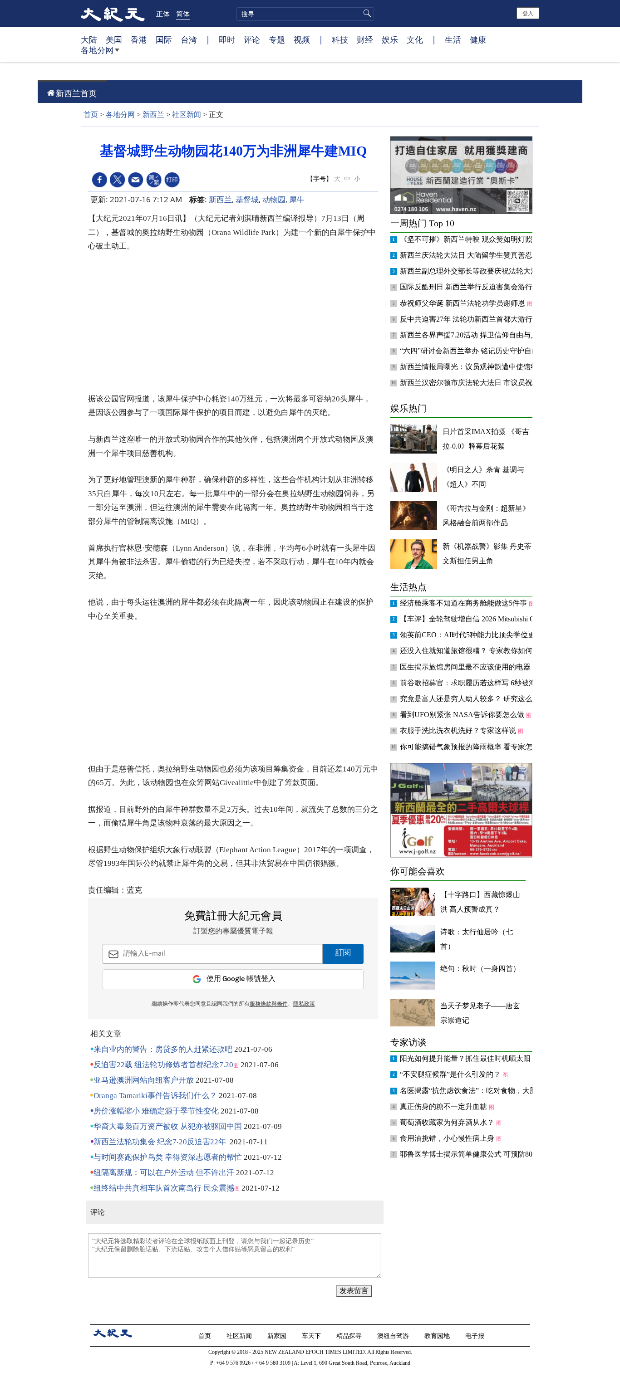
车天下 (312, 1335)
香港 (139, 39)
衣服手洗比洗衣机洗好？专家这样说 (459, 730)
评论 (252, 39)
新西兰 (153, 114)
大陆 (89, 39)
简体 (183, 13)
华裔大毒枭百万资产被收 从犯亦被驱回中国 (167, 1126)
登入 (527, 13)
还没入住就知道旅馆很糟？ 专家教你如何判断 (474, 650)
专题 (277, 39)
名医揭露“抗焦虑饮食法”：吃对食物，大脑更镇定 (480, 1090)
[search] (305, 14)
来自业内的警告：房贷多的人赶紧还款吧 (162, 1049)
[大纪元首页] (113, 14)
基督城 (247, 199)
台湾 (189, 39)
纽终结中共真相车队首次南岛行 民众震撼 (163, 1188)
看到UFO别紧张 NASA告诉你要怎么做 (463, 714)
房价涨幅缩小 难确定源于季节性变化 (156, 1111)
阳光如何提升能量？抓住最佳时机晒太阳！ (470, 1058)
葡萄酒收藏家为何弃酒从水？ (448, 1122)
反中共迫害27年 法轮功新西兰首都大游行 (467, 319)
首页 (91, 114)
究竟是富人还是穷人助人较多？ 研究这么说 (470, 699)
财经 (365, 39)
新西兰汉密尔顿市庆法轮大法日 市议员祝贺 (470, 382)
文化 (415, 39)
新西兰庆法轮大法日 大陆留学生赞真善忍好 (470, 255)
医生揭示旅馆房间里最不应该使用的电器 (466, 667)
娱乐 (390, 39)
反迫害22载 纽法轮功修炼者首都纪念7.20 (163, 1064)
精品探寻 (350, 1335)
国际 (164, 39)
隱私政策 (304, 1004)
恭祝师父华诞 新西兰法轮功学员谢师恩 (463, 303)
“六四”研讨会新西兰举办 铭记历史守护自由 (470, 351)
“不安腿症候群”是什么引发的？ (451, 1074)
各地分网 (97, 49)
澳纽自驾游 (394, 1335)
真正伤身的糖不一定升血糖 (444, 1106)
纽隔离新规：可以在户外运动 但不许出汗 (163, 1172)
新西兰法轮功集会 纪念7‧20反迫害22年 (159, 1142)
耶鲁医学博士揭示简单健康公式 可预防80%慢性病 (481, 1154)
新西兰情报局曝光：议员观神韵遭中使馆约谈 (473, 367)
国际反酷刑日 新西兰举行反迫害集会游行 (467, 287)
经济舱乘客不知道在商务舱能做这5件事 (464, 603)
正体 (163, 13)
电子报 (475, 1335)
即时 (227, 39)
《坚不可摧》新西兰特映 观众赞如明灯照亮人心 (478, 239)
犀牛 (297, 199)
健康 (478, 39)
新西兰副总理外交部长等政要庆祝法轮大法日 (473, 271)
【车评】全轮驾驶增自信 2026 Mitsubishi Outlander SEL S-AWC (500, 619)
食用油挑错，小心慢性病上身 (448, 1138)
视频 (302, 39)
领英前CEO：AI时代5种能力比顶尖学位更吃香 (475, 635)
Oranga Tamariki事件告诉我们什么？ (155, 1095)
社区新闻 (186, 114)
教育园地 (438, 1335)
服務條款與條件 (269, 1004)
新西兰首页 (76, 93)
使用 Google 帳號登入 (241, 979)
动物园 (273, 199)
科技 (340, 39)
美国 (114, 39)
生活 (453, 39)
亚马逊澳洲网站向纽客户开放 (143, 1080)
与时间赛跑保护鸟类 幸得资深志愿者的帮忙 (167, 1157)
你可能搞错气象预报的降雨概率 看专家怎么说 (474, 747)
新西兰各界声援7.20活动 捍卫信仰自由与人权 (473, 335)
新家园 (277, 1335)
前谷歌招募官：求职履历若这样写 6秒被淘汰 (472, 683)
